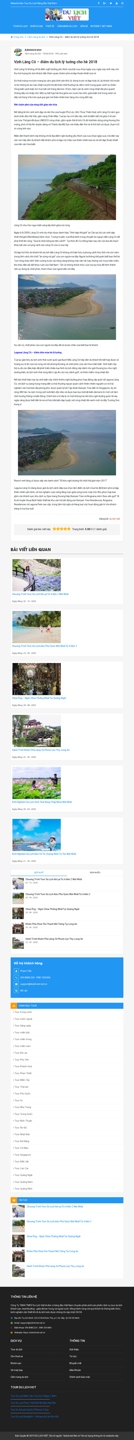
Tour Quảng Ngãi (23, 1175)
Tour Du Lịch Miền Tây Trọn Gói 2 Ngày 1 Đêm (34, 1396)
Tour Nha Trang (22, 1107)
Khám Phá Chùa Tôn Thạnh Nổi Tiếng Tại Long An (51, 924)
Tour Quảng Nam (23, 1182)
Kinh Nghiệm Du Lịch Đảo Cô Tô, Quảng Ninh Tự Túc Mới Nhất (44, 854)
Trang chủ (18, 37)
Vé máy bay (17, 1370)
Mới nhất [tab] (39, 872)
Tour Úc (18, 1100)
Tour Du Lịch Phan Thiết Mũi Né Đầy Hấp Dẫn (33, 1403)
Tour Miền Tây (22, 1080)
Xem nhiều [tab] (95, 872)
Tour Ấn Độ (20, 1127)
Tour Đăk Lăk (21, 1161)
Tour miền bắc (22, 1032)
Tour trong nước (23, 1012)
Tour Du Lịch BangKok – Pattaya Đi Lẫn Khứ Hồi (35, 1416)
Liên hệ (84, 26)
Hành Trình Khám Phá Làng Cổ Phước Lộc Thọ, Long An (41, 750)
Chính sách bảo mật (79, 1377)
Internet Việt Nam (101, 26)
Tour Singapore (22, 1154)
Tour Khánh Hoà (23, 1066)
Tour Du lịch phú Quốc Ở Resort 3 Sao (30, 1409)
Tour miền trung (23, 1039)
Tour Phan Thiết (23, 1073)
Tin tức (73, 1356)
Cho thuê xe (17, 1356)
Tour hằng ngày (22, 1025)
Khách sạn (36, 26)
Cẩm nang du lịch (67, 26)
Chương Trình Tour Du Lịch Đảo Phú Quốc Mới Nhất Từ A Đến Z (44, 646)
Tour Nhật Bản (22, 1134)
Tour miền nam (22, 1046)
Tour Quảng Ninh (23, 1188)
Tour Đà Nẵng (21, 1141)
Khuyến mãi (75, 1363)
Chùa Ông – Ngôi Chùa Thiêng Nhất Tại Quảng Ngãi (39, 698)
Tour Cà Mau (21, 1147)
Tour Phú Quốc (22, 1093)
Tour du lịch (20, 26)
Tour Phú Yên (21, 1059)
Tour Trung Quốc (23, 1114)
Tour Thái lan (21, 1086)
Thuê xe (49, 26)
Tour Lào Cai (21, 1168)
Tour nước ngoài (23, 1018)
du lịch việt (114, 518)
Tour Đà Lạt (20, 1052)
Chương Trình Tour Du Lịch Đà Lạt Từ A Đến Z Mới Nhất (40, 594)
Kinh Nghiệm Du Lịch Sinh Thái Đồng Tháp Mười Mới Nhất (42, 802)
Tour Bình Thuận (23, 1120)
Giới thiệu (74, 1349)
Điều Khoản (75, 1370)
